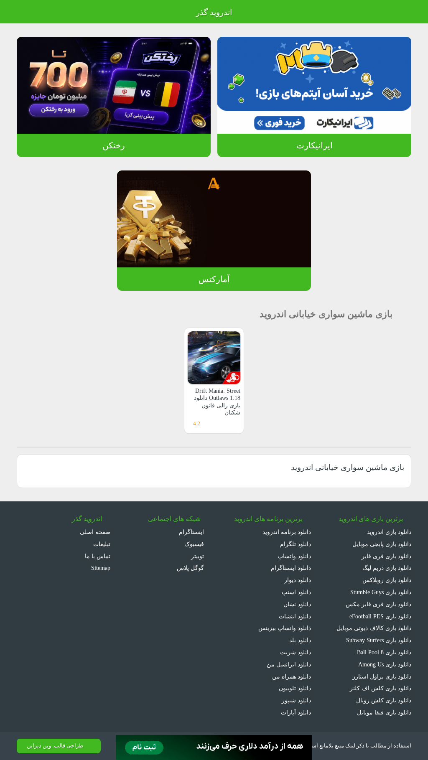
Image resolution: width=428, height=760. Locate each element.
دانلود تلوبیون (295, 688)
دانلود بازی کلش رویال (383, 700)
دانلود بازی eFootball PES (380, 616)
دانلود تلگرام (295, 544)
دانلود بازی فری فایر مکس (378, 604)
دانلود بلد (300, 640)
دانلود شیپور (296, 700)
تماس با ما (97, 556)
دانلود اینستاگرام (291, 567)
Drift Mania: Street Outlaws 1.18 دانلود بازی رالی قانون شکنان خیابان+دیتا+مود (217, 405)
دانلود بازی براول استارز (381, 676)
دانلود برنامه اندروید (286, 532)
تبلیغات (101, 544)
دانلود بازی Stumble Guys (380, 592)
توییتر (198, 556)
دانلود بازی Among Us (384, 664)
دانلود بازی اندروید (389, 532)
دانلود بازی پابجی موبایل (381, 544)
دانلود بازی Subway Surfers (378, 640)
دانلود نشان (297, 604)
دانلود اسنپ (296, 592)
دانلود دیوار (297, 580)
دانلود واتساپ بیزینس (284, 628)
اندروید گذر (214, 12)
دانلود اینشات (295, 616)
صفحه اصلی (95, 532)
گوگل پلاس (191, 567)
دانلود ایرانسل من (289, 664)
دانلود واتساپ (294, 556)
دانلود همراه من (291, 676)
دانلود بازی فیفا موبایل (384, 712)
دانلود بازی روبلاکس (386, 580)
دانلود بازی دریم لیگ (386, 567)
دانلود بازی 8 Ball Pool (384, 652)
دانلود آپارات (296, 712)
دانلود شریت (295, 652)
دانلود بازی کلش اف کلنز (380, 688)
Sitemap (100, 567)
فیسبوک (195, 544)
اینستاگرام (192, 532)
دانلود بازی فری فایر (386, 556)
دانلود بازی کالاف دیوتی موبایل (373, 628)
